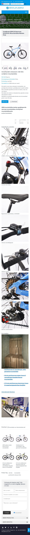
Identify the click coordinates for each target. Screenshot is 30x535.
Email (5, 101)
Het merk (4, 77)
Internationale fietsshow (8, 392)
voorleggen (6, 512)
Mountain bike (17, 19)
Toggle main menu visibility (26, 12)
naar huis (4, 19)
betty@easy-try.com (7, 1)
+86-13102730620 (19, 1)
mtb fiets (10, 472)
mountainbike (17, 472)
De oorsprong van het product (8, 79)
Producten (10, 19)
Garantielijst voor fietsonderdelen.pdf (16, 427)
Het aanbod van (5, 83)
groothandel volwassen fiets (15, 475)
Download (13, 101)
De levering (4, 81)
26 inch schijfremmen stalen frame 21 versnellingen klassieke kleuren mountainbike (15, 377)
